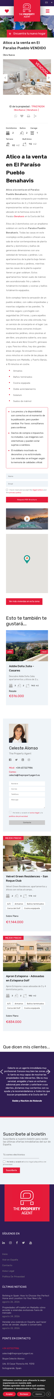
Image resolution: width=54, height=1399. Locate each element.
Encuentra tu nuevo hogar (29, 33)
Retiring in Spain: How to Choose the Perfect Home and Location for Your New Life (25, 1297)
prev (10, 651)
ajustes (41, 1388)
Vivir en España (10, 1259)
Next (48, 77)
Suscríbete (11, 1170)
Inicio (5, 1254)
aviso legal (34, 813)
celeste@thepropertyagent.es (24, 775)
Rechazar (24, 1394)
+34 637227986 (10, 1348)
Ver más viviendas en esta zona (24, 601)
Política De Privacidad (13, 1276)
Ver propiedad (27, 864)
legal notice (38, 490)
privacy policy (15, 493)
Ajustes (38, 1394)
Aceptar (9, 1394)
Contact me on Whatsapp (15, 116)
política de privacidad (18, 816)
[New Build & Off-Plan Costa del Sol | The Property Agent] (27, 20)
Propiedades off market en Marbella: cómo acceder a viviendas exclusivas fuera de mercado (23, 1310)
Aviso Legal (8, 1271)
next (44, 651)
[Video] (27, 519)
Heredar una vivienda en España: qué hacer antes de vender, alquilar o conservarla (24, 1323)
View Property (27, 655)
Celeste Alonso (16, 1358)
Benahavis (19, 216)
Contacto (7, 1265)
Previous (5, 77)
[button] (30, 563)
